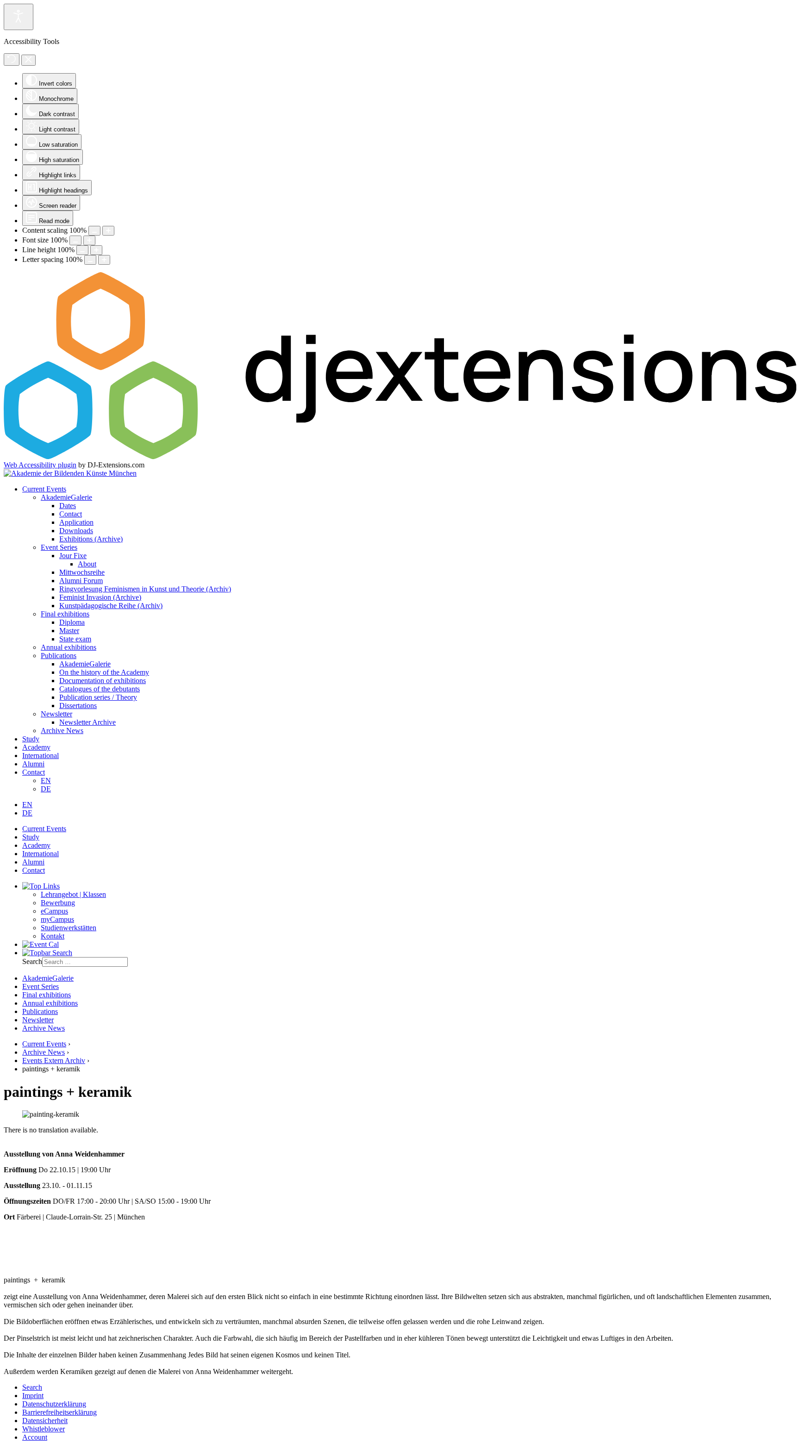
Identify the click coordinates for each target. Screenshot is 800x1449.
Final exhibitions (65, 614)
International (40, 755)
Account (34, 1437)
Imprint (33, 1395)
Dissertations (78, 705)
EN (46, 780)
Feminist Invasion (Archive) (100, 597)
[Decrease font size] (75, 240)
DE (46, 789)
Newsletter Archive (87, 722)
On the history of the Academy (104, 672)
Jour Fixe (73, 556)
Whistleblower (43, 1429)
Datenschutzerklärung (54, 1404)
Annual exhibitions (68, 647)
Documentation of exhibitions (102, 680)
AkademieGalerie (66, 497)
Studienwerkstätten (68, 928)
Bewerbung (58, 903)
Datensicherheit (45, 1420)
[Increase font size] (89, 240)
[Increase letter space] (104, 260)
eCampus (54, 911)
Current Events (44, 489)
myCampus (57, 919)
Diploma (72, 622)
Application (76, 522)
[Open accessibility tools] (18, 17)
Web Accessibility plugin (40, 465)
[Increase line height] (96, 250)
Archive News (62, 730)
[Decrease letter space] (90, 260)
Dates (67, 506)
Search (32, 961)
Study (30, 739)
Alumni (33, 764)
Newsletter (56, 714)
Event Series (59, 547)
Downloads (76, 531)
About (87, 564)
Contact (70, 514)
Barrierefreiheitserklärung (59, 1412)
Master (69, 630)
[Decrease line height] (82, 250)
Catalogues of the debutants (99, 689)
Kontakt (52, 936)
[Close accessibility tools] (28, 60)
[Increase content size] (108, 231)
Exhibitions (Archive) (91, 539)
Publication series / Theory (98, 697)
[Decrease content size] (94, 231)
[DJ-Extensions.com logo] (400, 456)
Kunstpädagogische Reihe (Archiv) (110, 605)
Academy (36, 747)
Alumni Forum (81, 581)
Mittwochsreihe (82, 572)
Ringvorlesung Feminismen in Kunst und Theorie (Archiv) (145, 589)
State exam (75, 639)
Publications (58, 655)
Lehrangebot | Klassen (73, 894)
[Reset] (11, 59)
